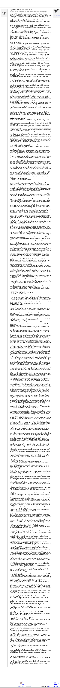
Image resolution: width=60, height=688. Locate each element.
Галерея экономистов (9, 7)
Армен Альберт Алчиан (3, 11)
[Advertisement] (30, 673)
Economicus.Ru (3, 7)
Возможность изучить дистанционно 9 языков (56, 683)
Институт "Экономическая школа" (53, 686)
